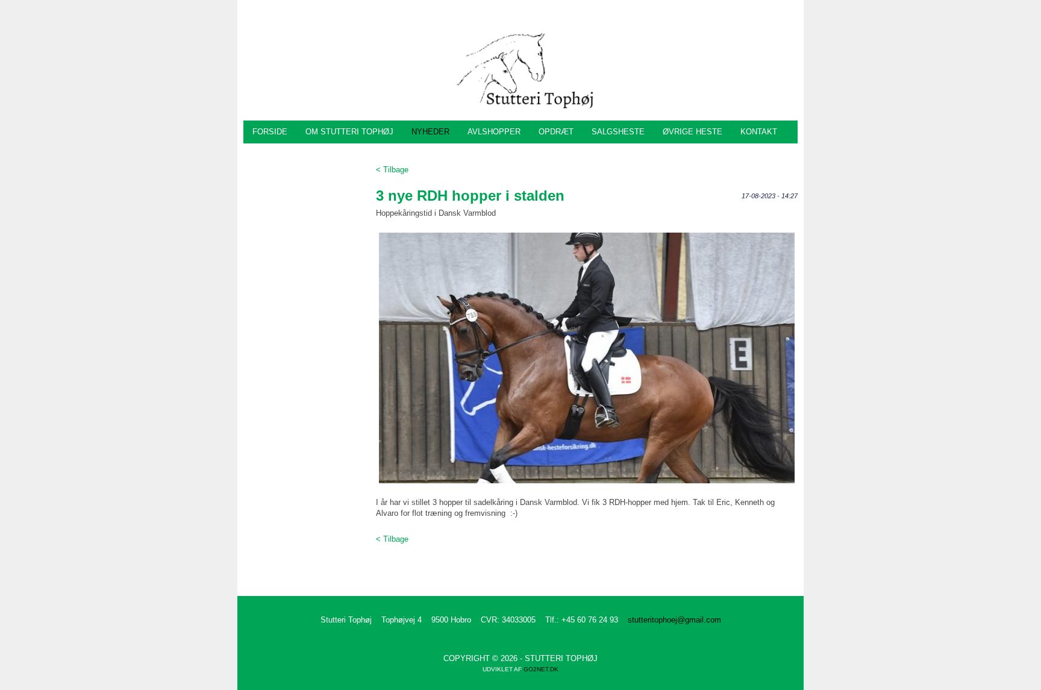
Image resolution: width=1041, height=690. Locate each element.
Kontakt (758, 131)
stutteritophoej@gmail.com (674, 619)
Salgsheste (618, 131)
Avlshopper (493, 131)
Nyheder (430, 131)
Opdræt (556, 131)
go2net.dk (541, 669)
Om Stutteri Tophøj (349, 131)
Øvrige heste (692, 131)
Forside (269, 131)
